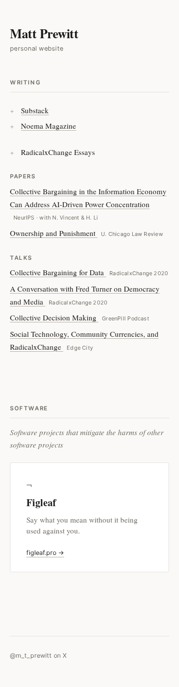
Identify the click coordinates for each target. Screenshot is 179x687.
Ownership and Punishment (86, 233)
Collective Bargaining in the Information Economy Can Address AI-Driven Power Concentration (88, 203)
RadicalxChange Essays (58, 152)
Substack (35, 110)
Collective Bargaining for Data (89, 272)
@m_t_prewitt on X (38, 655)
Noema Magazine (48, 126)
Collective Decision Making (79, 317)
